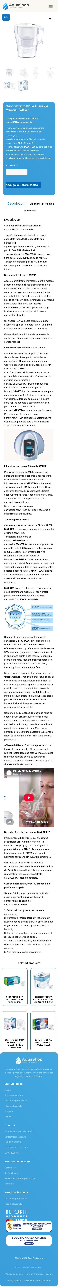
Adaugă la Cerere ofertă (22, 185)
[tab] (16, 203)
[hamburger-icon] (51, 6)
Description (15, 203)
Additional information (42, 203)
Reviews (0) (30, 210)
